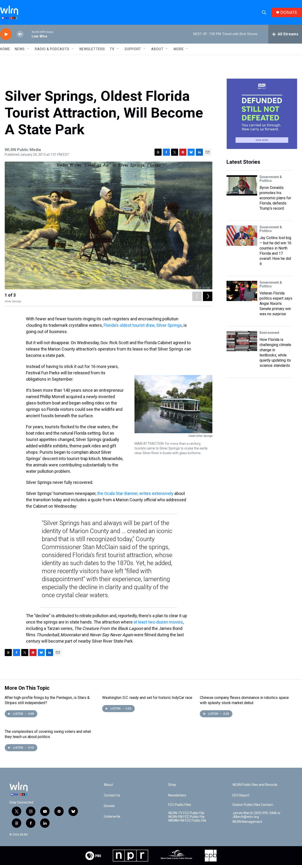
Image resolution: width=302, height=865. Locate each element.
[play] (6, 34)
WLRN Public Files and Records (254, 785)
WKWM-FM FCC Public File (187, 820)
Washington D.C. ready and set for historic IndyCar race (147, 697)
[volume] (20, 34)
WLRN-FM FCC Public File (186, 817)
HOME (5, 49)
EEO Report (240, 795)
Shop (172, 785)
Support (133, 49)
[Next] (207, 296)
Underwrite (112, 816)
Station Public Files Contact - (253, 805)
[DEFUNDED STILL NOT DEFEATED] (262, 114)
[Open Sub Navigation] (28, 49)
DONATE (288, 12)
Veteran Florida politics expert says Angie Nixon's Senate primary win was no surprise (276, 303)
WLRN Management (247, 822)
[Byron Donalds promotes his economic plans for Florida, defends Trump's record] (241, 185)
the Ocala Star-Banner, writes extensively (135, 493)
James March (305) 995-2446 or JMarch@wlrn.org (256, 815)
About (157, 49)
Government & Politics (271, 179)
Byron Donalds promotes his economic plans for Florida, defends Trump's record (275, 198)
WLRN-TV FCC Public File (186, 813)
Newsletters (92, 49)
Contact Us (112, 795)
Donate (109, 806)
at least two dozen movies (158, 622)
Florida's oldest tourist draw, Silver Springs (143, 325)
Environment (269, 333)
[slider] (27, 34)
